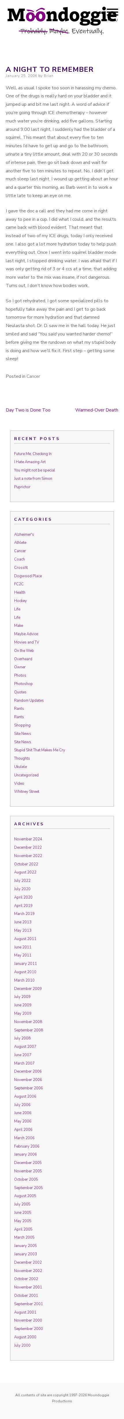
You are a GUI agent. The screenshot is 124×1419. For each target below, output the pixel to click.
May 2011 (22, 955)
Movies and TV (26, 642)
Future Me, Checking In (33, 453)
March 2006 (24, 1138)
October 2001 (26, 1295)
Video (19, 783)
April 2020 (23, 897)
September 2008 (28, 1030)
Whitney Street (26, 791)
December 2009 (28, 988)
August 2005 (25, 1196)
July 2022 (22, 880)
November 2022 (28, 855)
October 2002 (26, 1279)
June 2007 (22, 1055)
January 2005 (25, 1245)
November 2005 (28, 1171)
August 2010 (25, 972)
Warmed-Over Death (96, 410)
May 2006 (22, 1121)
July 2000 (22, 1345)
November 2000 (28, 1320)
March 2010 (24, 980)
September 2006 (28, 1088)
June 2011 (22, 947)
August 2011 (25, 938)
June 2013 (22, 922)
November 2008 (28, 1021)
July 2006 (22, 1104)
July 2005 (22, 1204)
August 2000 (25, 1337)
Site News (22, 733)
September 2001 (28, 1304)
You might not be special (34, 470)
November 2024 (28, 839)
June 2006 (22, 1113)
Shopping (22, 725)
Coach (19, 559)
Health (19, 592)
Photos (20, 675)
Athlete (20, 542)
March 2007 (24, 1063)
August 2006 (25, 1096)
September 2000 (28, 1328)
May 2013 (22, 930)
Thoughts (22, 758)
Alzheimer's (24, 534)
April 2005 (23, 1229)
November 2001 (28, 1287)
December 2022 (28, 847)
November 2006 (28, 1079)
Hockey (20, 600)
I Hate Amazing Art (30, 462)
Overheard (23, 659)
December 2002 (28, 1262)
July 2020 (22, 889)
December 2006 (28, 1071)
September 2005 (28, 1187)
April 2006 (23, 1129)
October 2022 (26, 864)
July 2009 (22, 996)
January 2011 (25, 963)
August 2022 (25, 872)
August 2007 (25, 1046)
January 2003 (25, 1254)
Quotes (20, 692)
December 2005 (28, 1162)
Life (17, 609)
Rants (19, 708)
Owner (20, 667)
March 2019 (24, 913)
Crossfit (21, 567)
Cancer (33, 376)
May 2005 (22, 1221)
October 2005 (26, 1179)
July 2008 (22, 1038)
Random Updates (29, 700)
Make (18, 625)
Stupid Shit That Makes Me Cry (39, 750)
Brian (49, 75)
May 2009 (22, 1013)
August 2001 (25, 1312)
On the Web (24, 650)
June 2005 (22, 1212)
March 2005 (24, 1237)
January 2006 (25, 1154)
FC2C (19, 584)
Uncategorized (26, 775)
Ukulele (20, 766)
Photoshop (23, 683)
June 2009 (22, 1005)
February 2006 (27, 1146)
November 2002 (28, 1270)
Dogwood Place (28, 576)
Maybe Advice (26, 634)
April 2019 (23, 905)
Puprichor (22, 487)
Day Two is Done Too (28, 410)
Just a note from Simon (33, 478)
